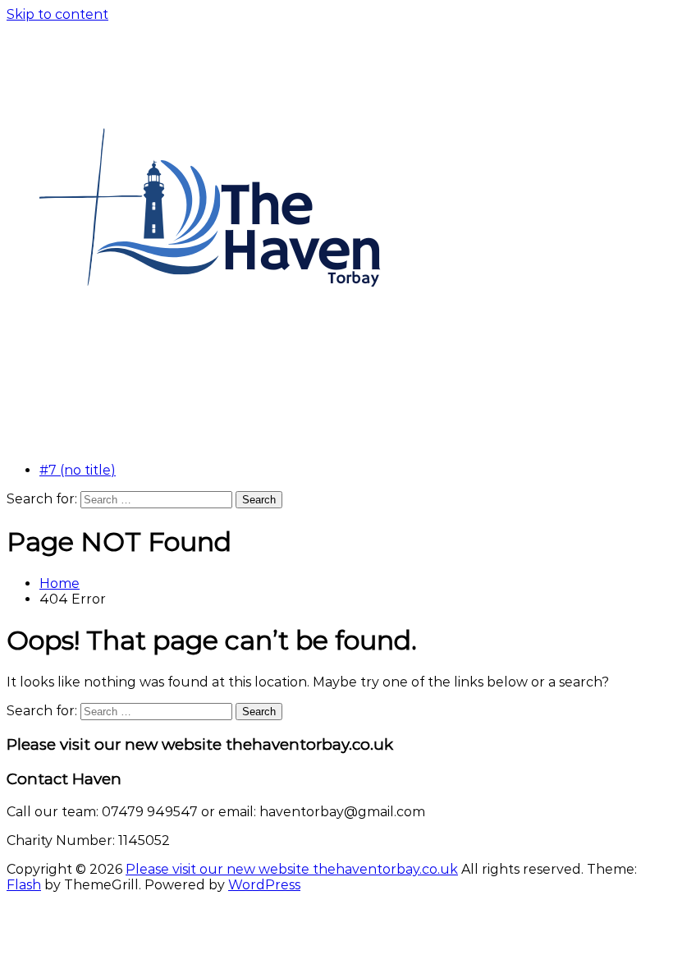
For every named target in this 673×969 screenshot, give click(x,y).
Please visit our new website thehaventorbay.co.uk (292, 869)
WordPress (264, 885)
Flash (24, 885)
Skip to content (57, 14)
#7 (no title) (77, 470)
